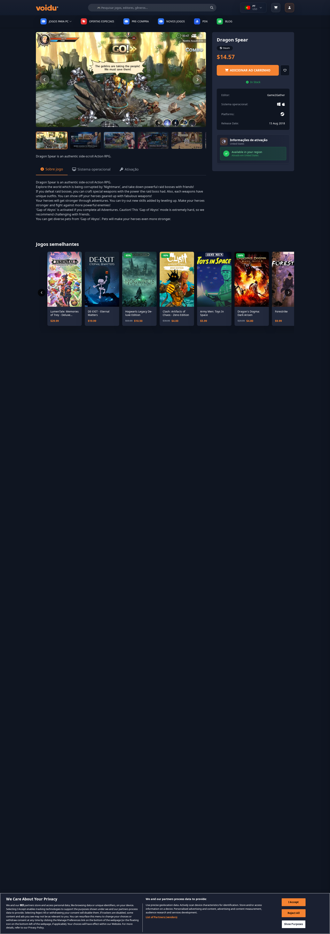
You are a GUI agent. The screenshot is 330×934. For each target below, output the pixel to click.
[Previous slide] (44, 79)
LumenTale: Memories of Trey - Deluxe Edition (64, 313)
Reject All (294, 913)
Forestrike (281, 311)
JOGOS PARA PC (59, 21)
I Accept (293, 902)
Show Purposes (293, 924)
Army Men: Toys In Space (212, 313)
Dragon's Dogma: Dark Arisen (249, 313)
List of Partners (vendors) (161, 917)
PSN (205, 21)
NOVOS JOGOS (175, 21)
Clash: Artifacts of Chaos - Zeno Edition (176, 313)
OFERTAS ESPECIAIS (101, 21)
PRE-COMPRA (140, 21)
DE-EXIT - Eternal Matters (98, 313)
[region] (165, 913)
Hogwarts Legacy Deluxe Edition (138, 313)
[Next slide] (197, 79)
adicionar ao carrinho (250, 70)
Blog (228, 21)
